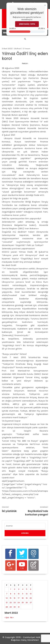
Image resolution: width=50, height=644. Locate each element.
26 (27, 602)
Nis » (12, 617)
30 (15, 607)
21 (6, 602)
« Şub (7, 617)
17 (18, 598)
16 (14, 598)
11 (22, 593)
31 (18, 607)
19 (26, 598)
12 (26, 593)
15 (10, 598)
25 (23, 602)
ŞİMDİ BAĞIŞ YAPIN (27, 24)
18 (22, 598)
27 (31, 602)
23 (15, 602)
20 (31, 598)
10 (18, 593)
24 (19, 602)
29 (11, 607)
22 (11, 602)
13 (30, 593)
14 (7, 598)
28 (7, 607)
